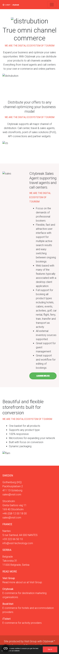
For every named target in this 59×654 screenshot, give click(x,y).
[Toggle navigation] (51, 4)
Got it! (50, 649)
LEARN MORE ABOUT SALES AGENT (43, 376)
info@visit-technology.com (17, 543)
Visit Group (30, 641)
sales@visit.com (11, 494)
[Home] (11, 5)
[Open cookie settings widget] (6, 648)
